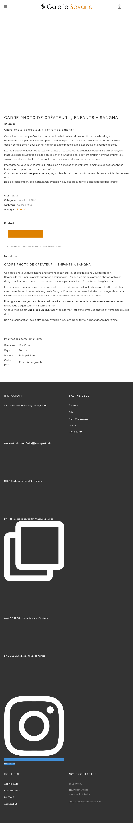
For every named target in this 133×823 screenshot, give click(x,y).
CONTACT (74, 425)
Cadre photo (24, 204)
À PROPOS (73, 405)
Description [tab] (13, 247)
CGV (71, 412)
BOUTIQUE (9, 797)
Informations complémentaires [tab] (42, 247)
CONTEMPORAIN (12, 791)
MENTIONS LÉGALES (78, 419)
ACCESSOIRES (10, 804)
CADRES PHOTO (27, 200)
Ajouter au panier (25, 234)
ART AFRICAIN (11, 784)
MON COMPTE (75, 432)
